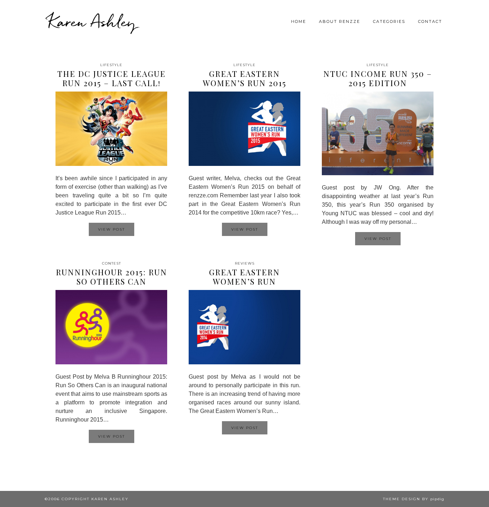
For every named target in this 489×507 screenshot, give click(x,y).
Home (298, 21)
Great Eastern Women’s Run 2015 (244, 78)
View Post (111, 229)
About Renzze (339, 21)
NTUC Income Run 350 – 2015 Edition (377, 78)
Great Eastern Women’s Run (244, 277)
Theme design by (413, 499)
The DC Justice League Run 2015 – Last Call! (111, 78)
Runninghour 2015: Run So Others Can (111, 277)
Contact (430, 21)
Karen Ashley (92, 21)
